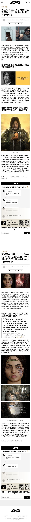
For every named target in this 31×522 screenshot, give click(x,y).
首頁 (2, 7)
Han (8, 19)
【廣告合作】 (18, 516)
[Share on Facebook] (9, 23)
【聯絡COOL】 (12, 516)
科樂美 (21, 441)
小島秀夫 (12, 176)
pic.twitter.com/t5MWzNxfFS (11, 333)
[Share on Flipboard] (15, 23)
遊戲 (6, 7)
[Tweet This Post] (12, 23)
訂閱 (27, 233)
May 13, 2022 (20, 337)
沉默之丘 (17, 441)
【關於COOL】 (6, 516)
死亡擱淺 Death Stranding (22, 176)
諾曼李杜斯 (4, 178)
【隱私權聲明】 (25, 516)
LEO (4, 88)
